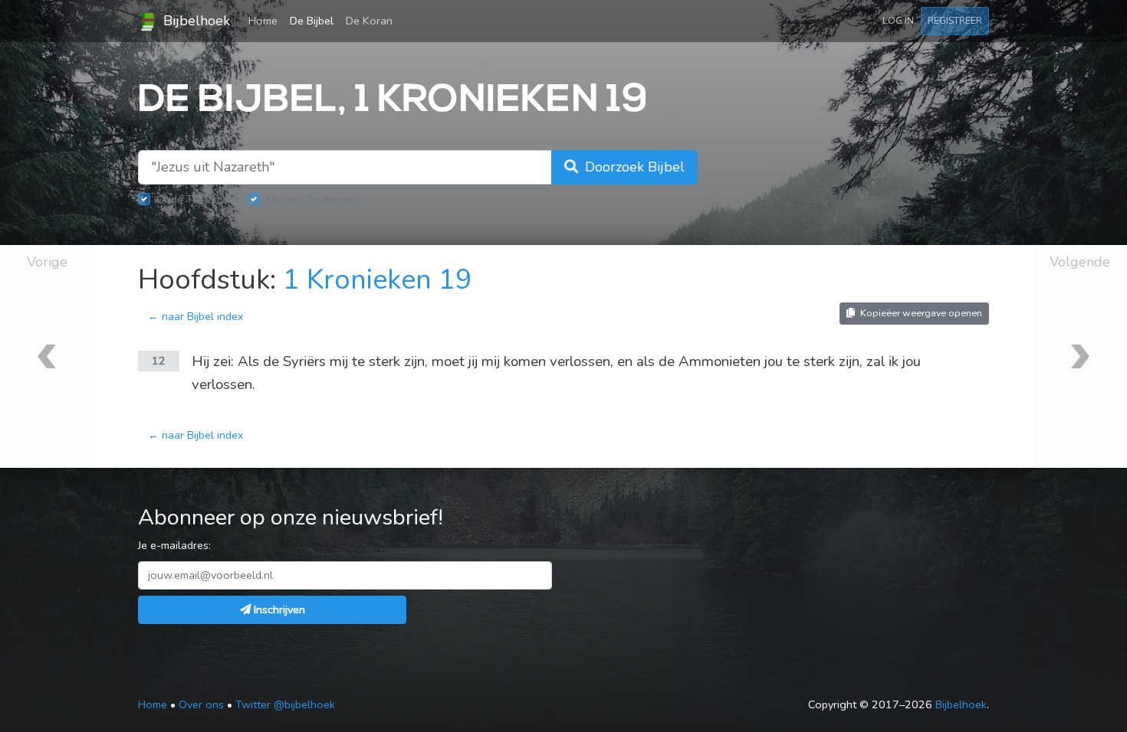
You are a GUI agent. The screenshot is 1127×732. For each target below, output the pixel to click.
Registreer (955, 20)
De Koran (369, 20)
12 (159, 360)
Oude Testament (197, 199)
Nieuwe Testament (312, 199)
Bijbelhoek (194, 20)
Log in (898, 20)
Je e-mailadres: (174, 545)
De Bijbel (312, 20)
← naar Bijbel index (196, 316)
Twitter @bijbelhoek (285, 704)
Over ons (201, 704)
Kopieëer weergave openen (920, 312)
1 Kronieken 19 (377, 280)
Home (266, 20)
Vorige (47, 262)
